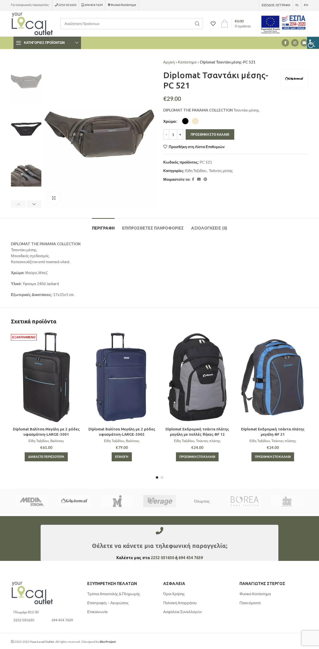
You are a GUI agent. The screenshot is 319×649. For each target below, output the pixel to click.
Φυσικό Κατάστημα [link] (123, 5)
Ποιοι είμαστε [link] (250, 602)
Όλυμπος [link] (202, 501)
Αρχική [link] (169, 62)
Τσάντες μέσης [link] (221, 170)
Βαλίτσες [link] (57, 441)
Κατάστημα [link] (187, 62)
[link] (313, 43)
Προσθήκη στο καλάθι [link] (210, 134)
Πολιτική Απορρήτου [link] (180, 602)
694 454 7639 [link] (93, 5)
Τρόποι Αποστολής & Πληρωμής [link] (113, 593)
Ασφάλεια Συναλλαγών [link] (182, 611)
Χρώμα (169, 121)
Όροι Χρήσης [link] (174, 593)
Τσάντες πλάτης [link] (208, 441)
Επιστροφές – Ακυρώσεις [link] (108, 602)
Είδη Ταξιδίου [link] (195, 170)
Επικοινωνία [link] (97, 611)
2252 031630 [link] (67, 5)
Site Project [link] (107, 642)
